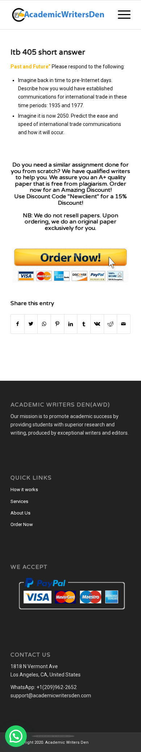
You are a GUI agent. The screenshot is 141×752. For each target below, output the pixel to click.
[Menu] (121, 14)
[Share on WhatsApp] (44, 324)
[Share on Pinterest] (57, 324)
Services (19, 501)
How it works (24, 489)
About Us (20, 513)
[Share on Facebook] (17, 324)
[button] (16, 736)
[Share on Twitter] (31, 324)
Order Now (21, 524)
